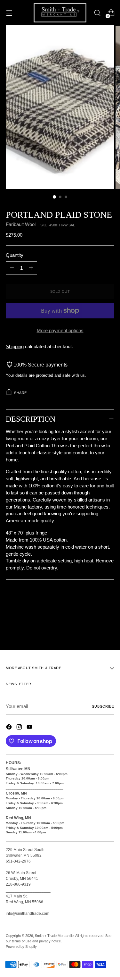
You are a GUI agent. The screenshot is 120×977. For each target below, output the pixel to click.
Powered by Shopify (21, 946)
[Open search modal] (97, 13)
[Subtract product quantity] (12, 268)
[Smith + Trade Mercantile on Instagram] (20, 728)
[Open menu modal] (9, 13)
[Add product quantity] (31, 268)
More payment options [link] (60, 330)
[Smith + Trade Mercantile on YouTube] (30, 728)
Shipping (15, 346)
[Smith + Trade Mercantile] (60, 13)
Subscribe (103, 706)
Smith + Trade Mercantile (54, 936)
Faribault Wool (21, 224)
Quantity (14, 255)
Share (20, 393)
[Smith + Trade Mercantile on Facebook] (9, 728)
